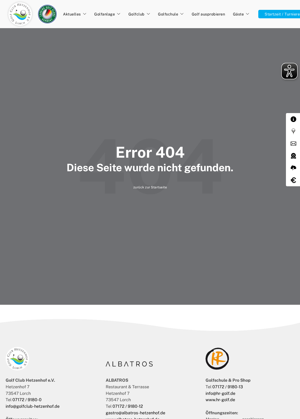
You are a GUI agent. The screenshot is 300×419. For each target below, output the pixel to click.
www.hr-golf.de (221, 399)
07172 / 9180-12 (127, 406)
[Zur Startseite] (20, 14)
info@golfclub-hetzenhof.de (33, 406)
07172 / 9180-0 (26, 399)
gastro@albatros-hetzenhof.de (135, 412)
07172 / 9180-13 (227, 386)
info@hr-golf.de (220, 393)
